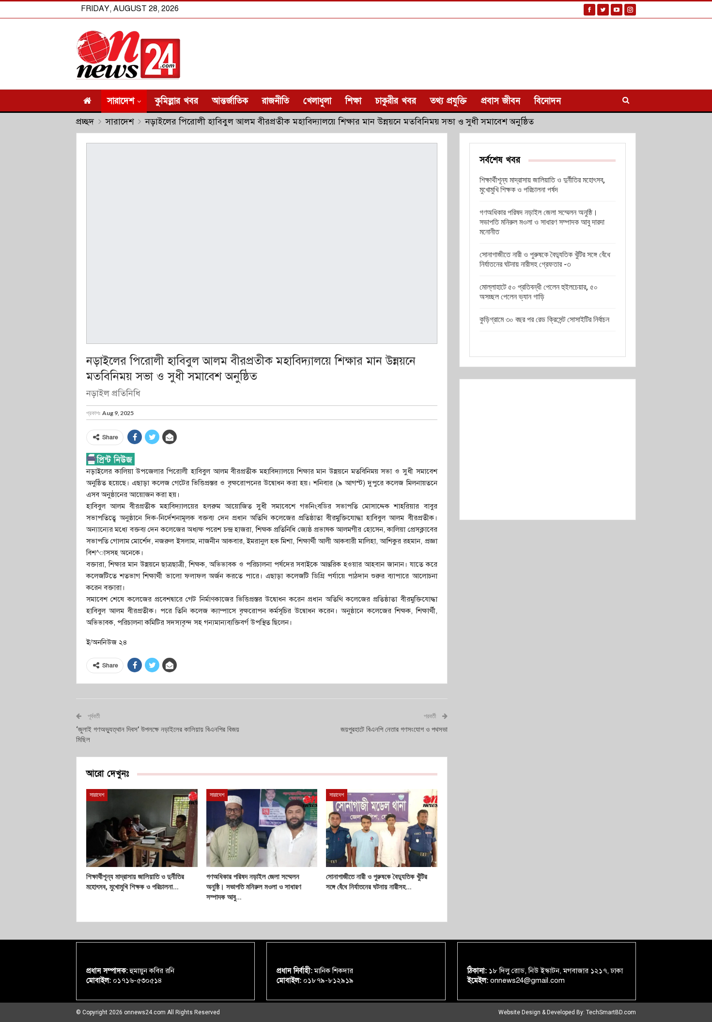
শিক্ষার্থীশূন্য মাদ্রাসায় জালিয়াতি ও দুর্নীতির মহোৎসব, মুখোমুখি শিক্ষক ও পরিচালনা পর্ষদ (542, 184)
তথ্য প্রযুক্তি (448, 101)
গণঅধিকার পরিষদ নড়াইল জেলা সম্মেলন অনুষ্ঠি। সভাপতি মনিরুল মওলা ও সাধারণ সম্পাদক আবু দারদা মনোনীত (542, 222)
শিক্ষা (353, 101)
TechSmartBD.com (611, 1012)
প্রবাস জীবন (500, 101)
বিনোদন (547, 101)
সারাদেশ (120, 101)
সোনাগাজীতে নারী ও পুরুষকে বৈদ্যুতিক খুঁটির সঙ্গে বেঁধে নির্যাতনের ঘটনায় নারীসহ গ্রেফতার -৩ (545, 259)
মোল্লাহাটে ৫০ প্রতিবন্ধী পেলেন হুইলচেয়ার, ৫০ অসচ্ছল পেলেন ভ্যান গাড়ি (539, 291)
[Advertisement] (547, 449)
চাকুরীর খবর (395, 101)
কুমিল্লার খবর (176, 101)
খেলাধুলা (317, 101)
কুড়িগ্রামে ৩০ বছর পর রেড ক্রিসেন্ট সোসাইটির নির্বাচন (544, 319)
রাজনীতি (275, 101)
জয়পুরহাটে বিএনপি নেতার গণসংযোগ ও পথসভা (394, 729)
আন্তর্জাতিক (230, 101)
